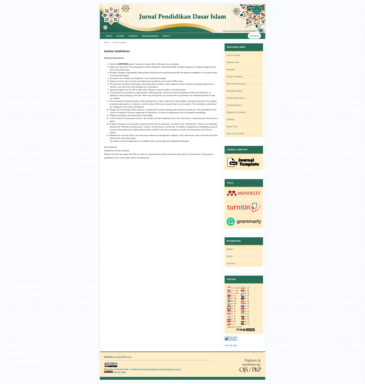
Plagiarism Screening (236, 112)
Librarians (231, 263)
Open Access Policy (235, 133)
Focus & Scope (233, 55)
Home (109, 36)
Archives (133, 36)
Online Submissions (235, 98)
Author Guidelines (235, 76)
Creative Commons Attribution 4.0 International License (156, 369)
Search (255, 36)
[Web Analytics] (108, 372)
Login (261, 8)
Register (251, 8)
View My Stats (231, 345)
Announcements (150, 36)
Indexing (230, 119)
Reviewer (231, 69)
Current (120, 36)
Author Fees (232, 126)
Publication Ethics (234, 91)
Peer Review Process (236, 84)
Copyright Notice (234, 105)
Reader (230, 249)
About (166, 36)
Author (230, 256)
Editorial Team (233, 62)
